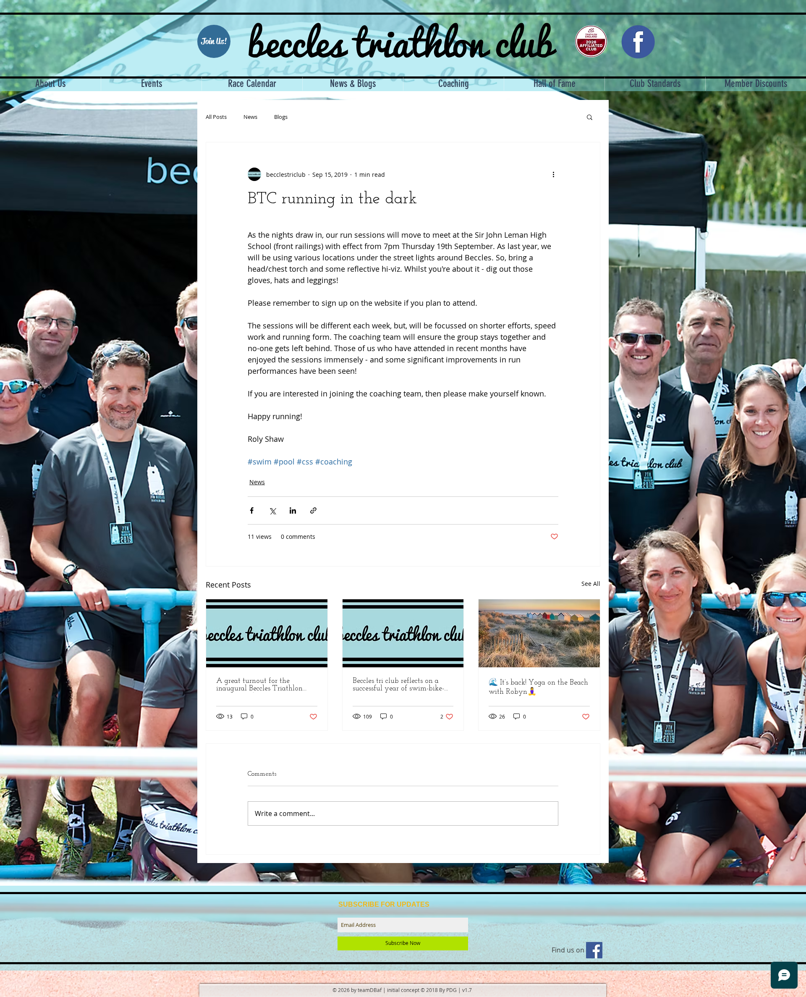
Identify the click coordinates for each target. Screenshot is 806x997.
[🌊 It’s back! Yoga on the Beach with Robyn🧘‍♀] (539, 633)
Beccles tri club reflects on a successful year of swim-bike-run (398, 685)
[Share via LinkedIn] (293, 510)
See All (590, 584)
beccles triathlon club (400, 39)
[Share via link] (313, 510)
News (250, 117)
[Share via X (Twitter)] (272, 510)
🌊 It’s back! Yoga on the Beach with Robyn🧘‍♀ (538, 687)
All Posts (216, 117)
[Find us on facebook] (594, 950)
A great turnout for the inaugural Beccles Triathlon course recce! (259, 685)
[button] (590, 116)
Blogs (281, 117)
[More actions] (553, 174)
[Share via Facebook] (252, 510)
